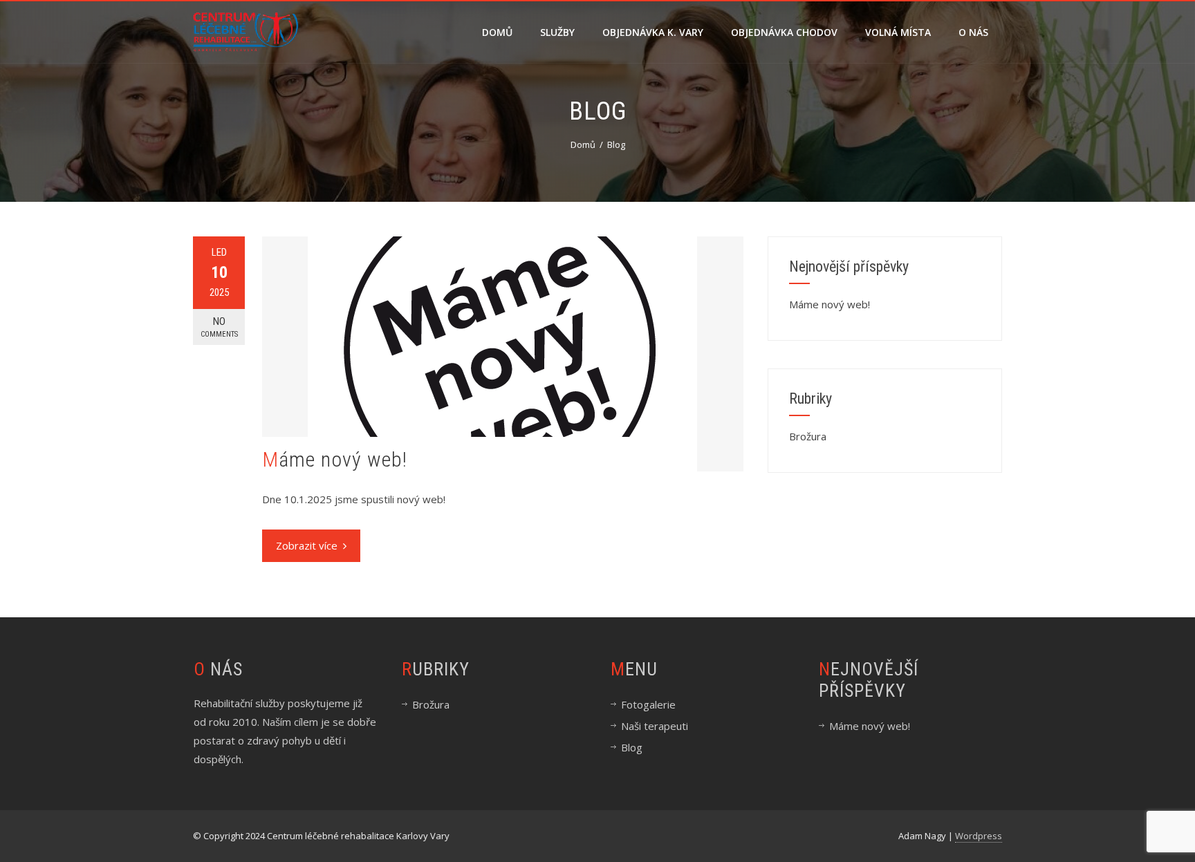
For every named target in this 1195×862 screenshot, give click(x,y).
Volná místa (898, 32)
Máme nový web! (334, 459)
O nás (973, 32)
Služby (557, 32)
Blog (631, 747)
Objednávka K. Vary (652, 32)
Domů (497, 32)
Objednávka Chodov (784, 32)
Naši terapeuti (654, 726)
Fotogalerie (648, 704)
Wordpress (978, 836)
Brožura (807, 436)
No (219, 327)
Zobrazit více (306, 545)
